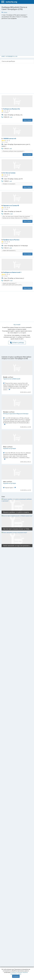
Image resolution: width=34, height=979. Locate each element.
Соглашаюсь (16, 976)
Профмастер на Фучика (11, 239)
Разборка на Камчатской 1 (12, 272)
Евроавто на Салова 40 (11, 205)
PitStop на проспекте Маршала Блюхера (15, 413)
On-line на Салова (9, 173)
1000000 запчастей (9, 138)
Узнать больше (27, 120)
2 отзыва (5, 209)
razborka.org (11, 2)
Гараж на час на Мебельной (11, 379)
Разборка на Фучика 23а (11, 109)
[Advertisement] (17, 37)
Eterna (5, 12)
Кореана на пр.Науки (9, 448)
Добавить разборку (18, 342)
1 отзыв (5, 142)
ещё (11, 117)
